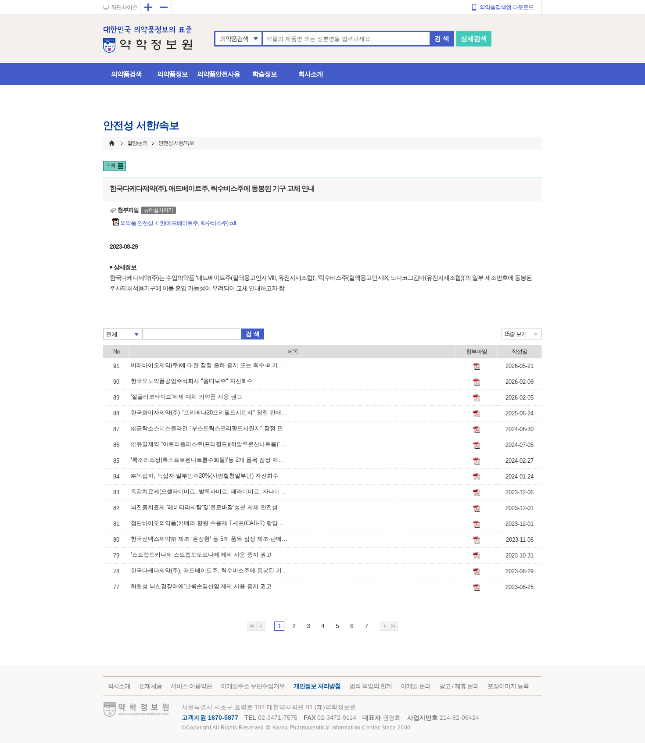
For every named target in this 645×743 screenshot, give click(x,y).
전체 (111, 334)
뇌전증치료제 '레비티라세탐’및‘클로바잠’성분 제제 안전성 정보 (210, 507)
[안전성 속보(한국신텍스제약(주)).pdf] (476, 540)
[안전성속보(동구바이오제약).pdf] (476, 461)
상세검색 (474, 38)
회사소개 (310, 74)
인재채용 (150, 685)
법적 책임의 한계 (370, 685)
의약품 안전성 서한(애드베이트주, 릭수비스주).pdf (178, 223)
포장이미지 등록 (508, 685)
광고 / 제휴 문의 (459, 685)
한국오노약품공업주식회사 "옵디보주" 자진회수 (192, 381)
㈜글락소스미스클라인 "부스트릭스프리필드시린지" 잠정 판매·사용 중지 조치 (210, 428)
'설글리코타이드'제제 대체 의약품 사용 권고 (186, 396)
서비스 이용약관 (191, 685)
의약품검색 (234, 38)
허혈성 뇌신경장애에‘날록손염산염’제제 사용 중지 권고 (201, 586)
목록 (110, 166)
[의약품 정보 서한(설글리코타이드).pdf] (476, 398)
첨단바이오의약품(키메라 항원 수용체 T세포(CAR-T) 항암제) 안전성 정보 (210, 523)
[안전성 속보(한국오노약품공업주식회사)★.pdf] (476, 382)
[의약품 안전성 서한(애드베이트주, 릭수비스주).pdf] (476, 571)
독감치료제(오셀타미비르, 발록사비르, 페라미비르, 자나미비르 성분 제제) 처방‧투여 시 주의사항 (210, 491)
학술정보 (264, 74)
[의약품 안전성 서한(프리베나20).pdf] (476, 414)
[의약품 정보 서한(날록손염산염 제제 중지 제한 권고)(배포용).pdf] (476, 587)
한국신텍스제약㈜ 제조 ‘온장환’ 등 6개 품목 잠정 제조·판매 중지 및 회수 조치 (210, 539)
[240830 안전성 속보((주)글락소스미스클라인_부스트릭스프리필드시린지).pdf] (476, 429)
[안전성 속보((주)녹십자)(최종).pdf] (476, 477)
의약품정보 (172, 74)
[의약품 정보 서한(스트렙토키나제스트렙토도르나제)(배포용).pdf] (476, 556)
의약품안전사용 (218, 74)
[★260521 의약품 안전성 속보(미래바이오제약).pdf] (476, 366)
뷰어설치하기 (158, 210)
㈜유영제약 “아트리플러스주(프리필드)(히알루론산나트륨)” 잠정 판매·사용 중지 (210, 444)
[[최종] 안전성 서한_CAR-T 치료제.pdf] (476, 524)
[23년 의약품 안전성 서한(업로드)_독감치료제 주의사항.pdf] (476, 493)
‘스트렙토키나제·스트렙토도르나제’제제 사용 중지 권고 (201, 554)
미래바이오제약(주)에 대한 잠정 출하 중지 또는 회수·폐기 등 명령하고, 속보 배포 (210, 365)
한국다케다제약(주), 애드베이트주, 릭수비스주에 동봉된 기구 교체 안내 (210, 570)
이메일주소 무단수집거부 (253, 685)
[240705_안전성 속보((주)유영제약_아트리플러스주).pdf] (476, 445)
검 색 (441, 38)
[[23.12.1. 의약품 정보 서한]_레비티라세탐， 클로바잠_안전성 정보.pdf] (476, 508)
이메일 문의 (415, 685)
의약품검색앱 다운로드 (507, 7)
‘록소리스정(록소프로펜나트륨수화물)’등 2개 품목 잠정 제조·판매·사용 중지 (210, 460)
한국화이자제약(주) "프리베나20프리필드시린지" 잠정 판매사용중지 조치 (210, 412)
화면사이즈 (124, 7)
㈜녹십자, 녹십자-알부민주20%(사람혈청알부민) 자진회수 (204, 475)
